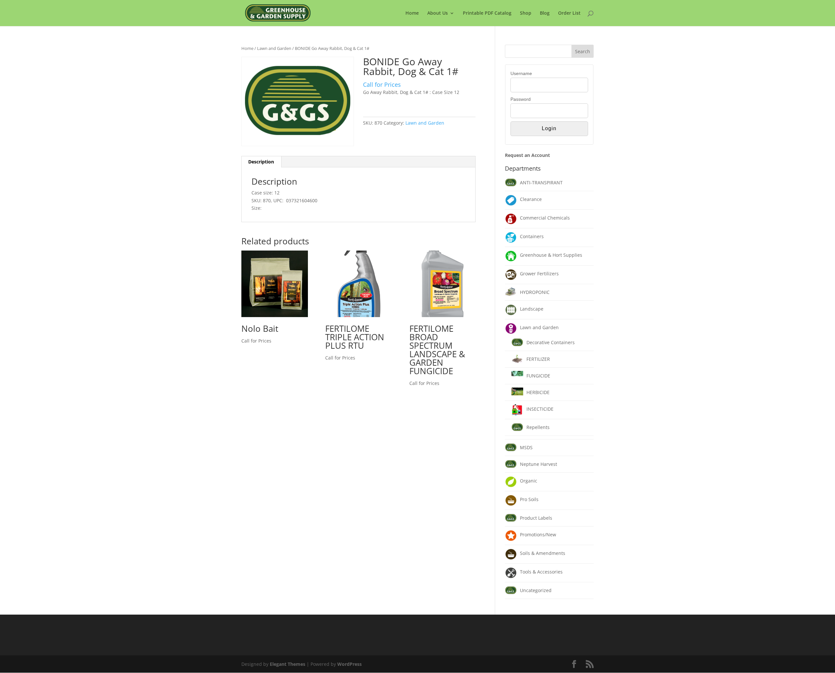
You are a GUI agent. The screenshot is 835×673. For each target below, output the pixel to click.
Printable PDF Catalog (487, 13)
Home (412, 13)
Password (520, 99)
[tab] (261, 161)
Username (521, 73)
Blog (545, 13)
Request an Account (527, 155)
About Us (437, 13)
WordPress (349, 664)
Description (261, 162)
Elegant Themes (287, 664)
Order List (569, 13)
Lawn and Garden (274, 48)
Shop (525, 13)
